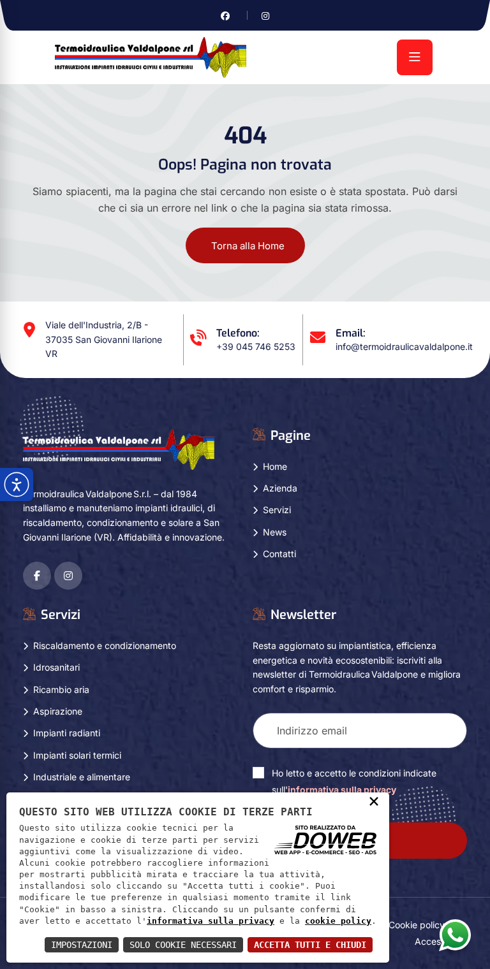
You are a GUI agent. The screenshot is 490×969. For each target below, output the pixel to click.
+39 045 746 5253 (255, 346)
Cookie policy (417, 924)
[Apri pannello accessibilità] (16, 484)
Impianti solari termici (77, 755)
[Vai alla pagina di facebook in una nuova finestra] (225, 15)
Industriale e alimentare (81, 776)
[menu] (415, 57)
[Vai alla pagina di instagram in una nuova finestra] (265, 15)
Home (275, 466)
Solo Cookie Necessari (183, 945)
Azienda (280, 488)
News (274, 532)
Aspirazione (57, 711)
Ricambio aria (61, 689)
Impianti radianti (66, 732)
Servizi (277, 509)
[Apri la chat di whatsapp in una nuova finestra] (455, 934)
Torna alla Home (248, 246)
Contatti (279, 553)
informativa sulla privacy (342, 789)
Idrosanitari (56, 667)
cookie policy (338, 921)
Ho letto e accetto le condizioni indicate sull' (354, 781)
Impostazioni (81, 945)
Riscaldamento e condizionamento (104, 645)
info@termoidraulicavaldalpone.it (404, 346)
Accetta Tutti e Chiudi (310, 945)
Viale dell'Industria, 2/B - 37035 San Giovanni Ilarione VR (103, 339)
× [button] (374, 800)
